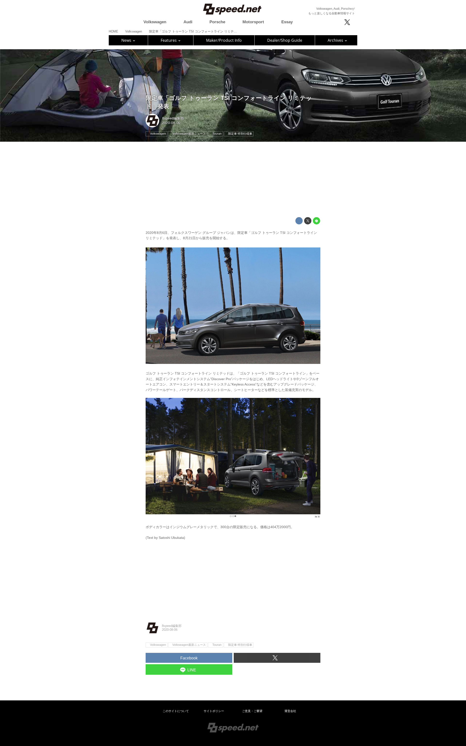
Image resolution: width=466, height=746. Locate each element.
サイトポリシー (214, 711)
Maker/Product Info (224, 40)
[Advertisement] (233, 179)
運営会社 (290, 711)
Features (169, 40)
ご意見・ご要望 (252, 711)
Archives (336, 40)
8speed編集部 (173, 118)
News (126, 40)
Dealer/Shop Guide (284, 40)
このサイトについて (176, 711)
